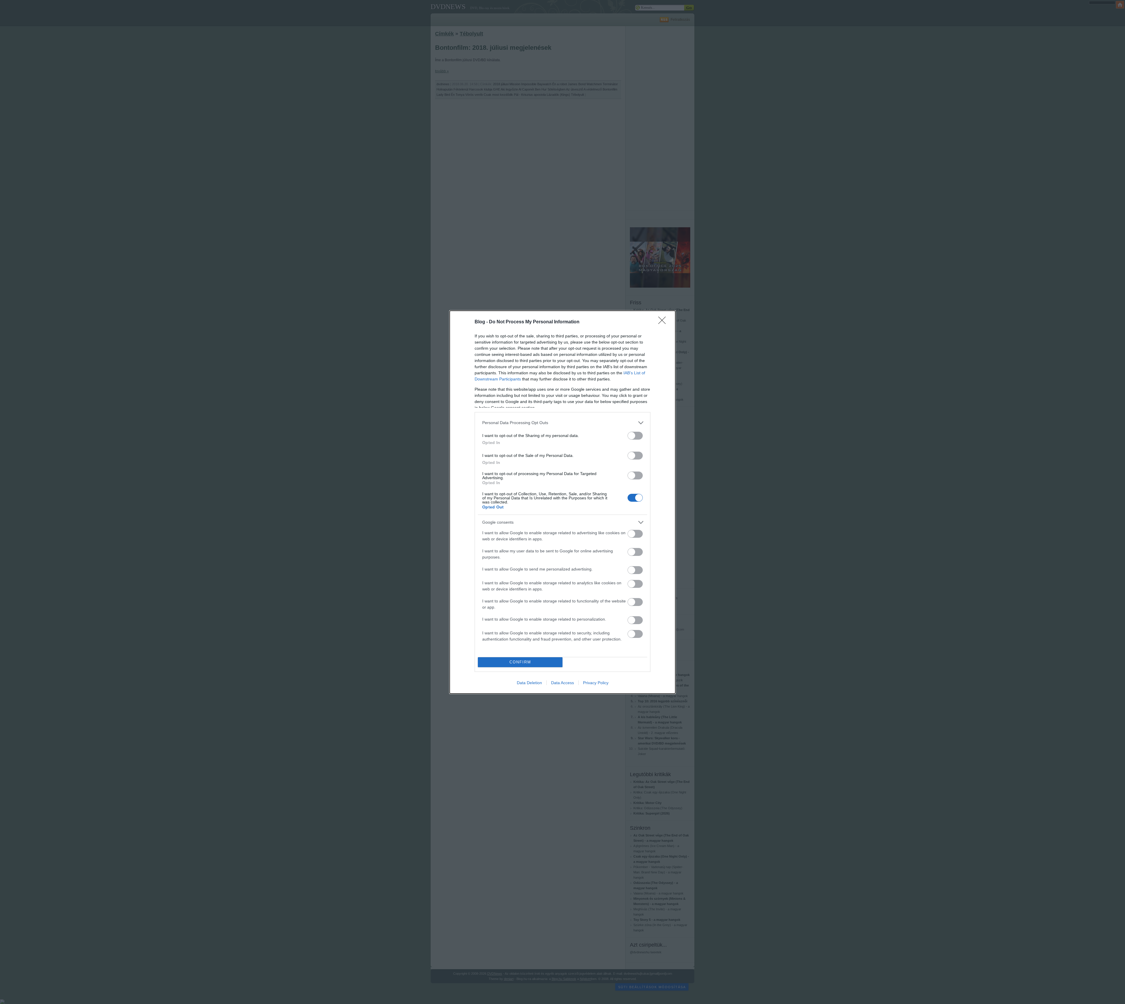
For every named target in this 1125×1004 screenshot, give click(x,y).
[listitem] (562, 423)
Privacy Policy (595, 682)
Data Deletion (529, 682)
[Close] (663, 322)
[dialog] (562, 502)
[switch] (635, 436)
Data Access (562, 682)
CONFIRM (520, 662)
